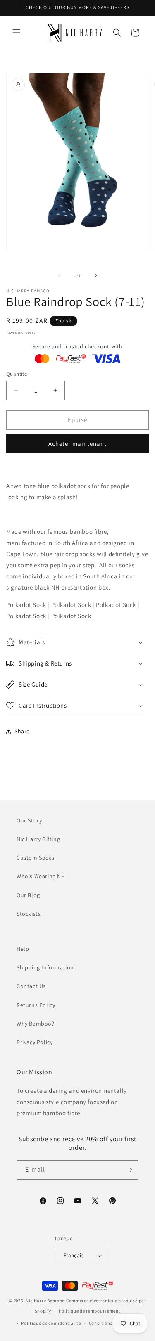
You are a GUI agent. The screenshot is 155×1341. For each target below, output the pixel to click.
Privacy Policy (34, 1042)
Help (23, 948)
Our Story (29, 820)
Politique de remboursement (89, 1311)
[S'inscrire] (129, 1170)
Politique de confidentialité (51, 1323)
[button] (16, 33)
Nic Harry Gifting (38, 839)
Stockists (29, 913)
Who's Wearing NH (41, 876)
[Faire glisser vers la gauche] (59, 275)
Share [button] (22, 731)
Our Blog (28, 895)
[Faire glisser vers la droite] (96, 275)
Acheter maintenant (77, 444)
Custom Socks (35, 857)
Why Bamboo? (36, 1023)
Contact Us (31, 986)
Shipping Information (45, 967)
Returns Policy (36, 1005)
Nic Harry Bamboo (45, 1300)
